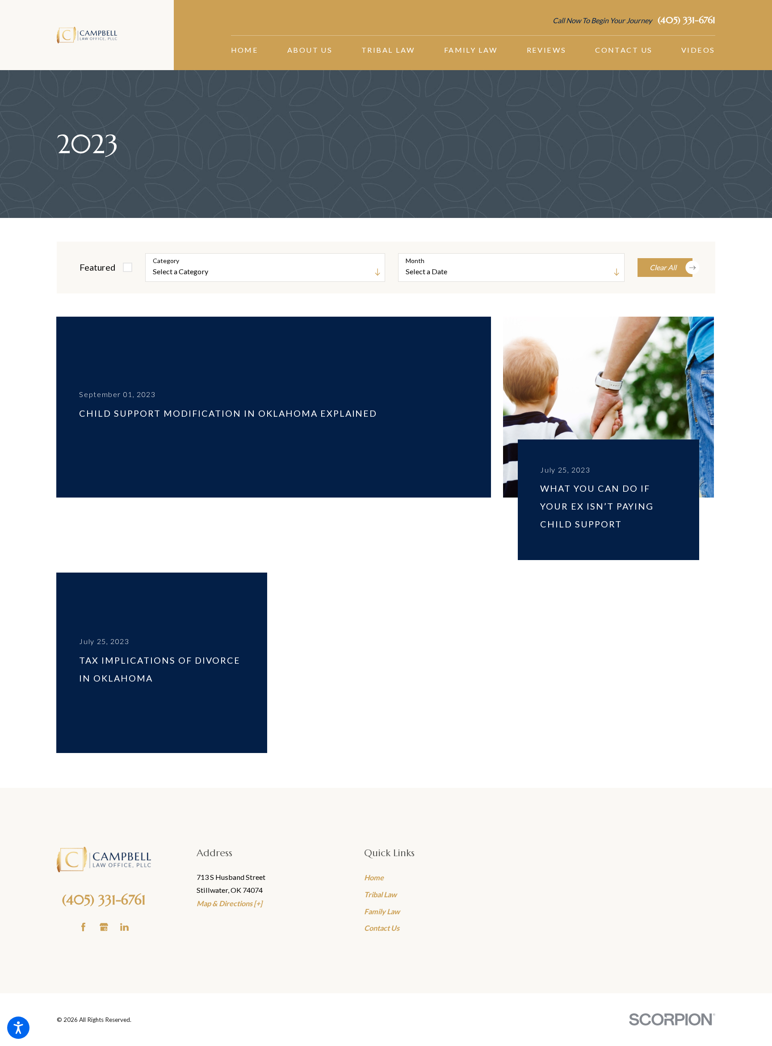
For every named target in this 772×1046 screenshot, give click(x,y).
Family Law (382, 911)
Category (166, 260)
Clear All (663, 267)
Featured (97, 267)
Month (415, 260)
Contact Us (381, 928)
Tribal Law (380, 894)
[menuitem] (245, 50)
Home (374, 877)
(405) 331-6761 (686, 20)
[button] (18, 1028)
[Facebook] (83, 927)
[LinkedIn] (124, 927)
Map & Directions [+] (229, 903)
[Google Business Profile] (104, 927)
